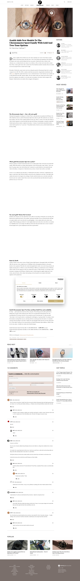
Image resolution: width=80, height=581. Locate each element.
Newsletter (14, 573)
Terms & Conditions (62, 571)
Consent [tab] (23, 282)
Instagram (48, 567)
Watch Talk (31, 571)
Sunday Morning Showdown (32, 573)
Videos (57, 5)
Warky (11, 440)
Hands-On (31, 567)
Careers (14, 568)
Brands (31, 5)
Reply (13, 406)
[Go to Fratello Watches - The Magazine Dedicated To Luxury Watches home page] (40, 1)
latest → (71, 344)
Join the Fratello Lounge (14, 566)
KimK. (11, 399)
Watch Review (31, 572)
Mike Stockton (13, 492)
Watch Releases (20, 339)
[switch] (33, 297)
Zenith (13, 73)
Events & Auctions (13, 339)
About (52, 5)
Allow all (55, 301)
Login (11, 393)
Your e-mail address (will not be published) (37, 383)
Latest (22, 5)
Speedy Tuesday (31, 566)
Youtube (48, 568)
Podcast (48, 5)
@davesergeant (23, 335)
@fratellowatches (30, 335)
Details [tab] (40, 282)
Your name (10, 383)
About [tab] (56, 282)
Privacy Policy (61, 572)
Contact (14, 574)
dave (14, 410)
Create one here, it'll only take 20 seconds (36, 393)
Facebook (48, 566)
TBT (31, 568)
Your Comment (11, 376)
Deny (24, 301)
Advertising (14, 570)
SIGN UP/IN (70, 1)
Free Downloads (14, 571)
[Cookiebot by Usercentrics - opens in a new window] (58, 279)
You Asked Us (31, 570)
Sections (27, 5)
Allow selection (40, 301)
